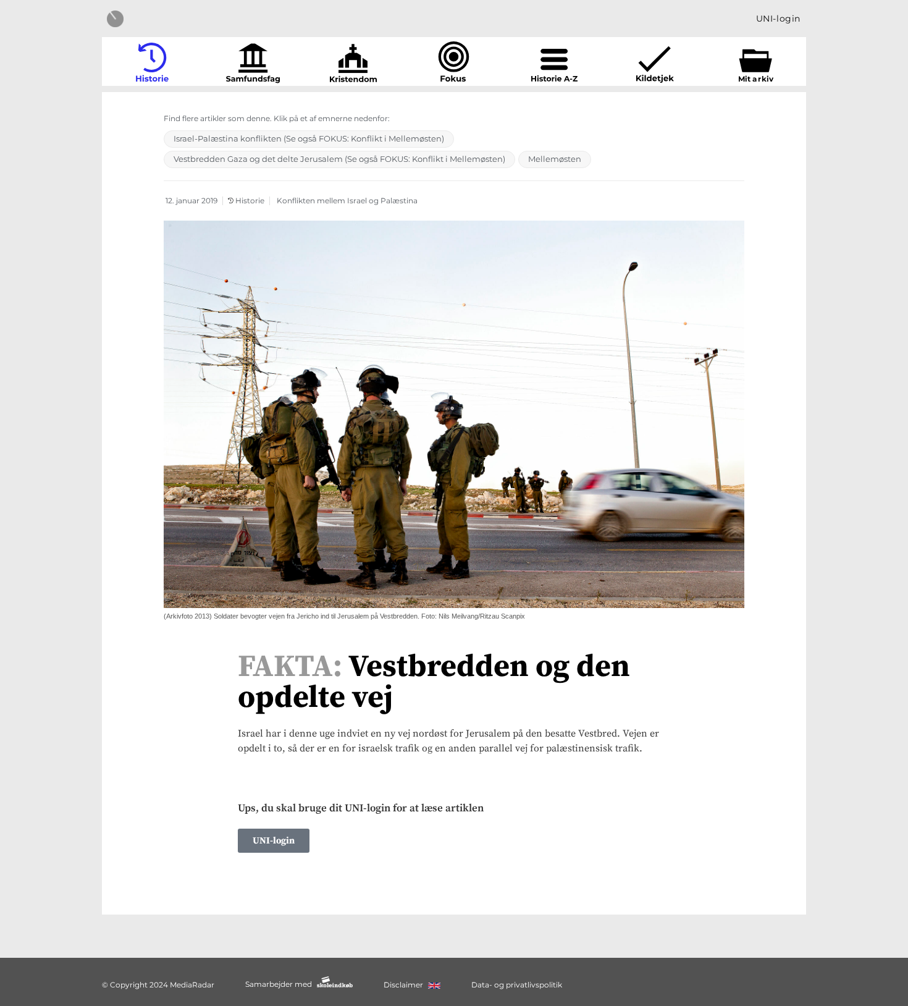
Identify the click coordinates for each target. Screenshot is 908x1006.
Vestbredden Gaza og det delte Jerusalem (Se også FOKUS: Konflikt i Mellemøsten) (339, 159)
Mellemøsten (554, 159)
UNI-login (778, 18)
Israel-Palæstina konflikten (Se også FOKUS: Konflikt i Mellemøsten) (309, 138)
